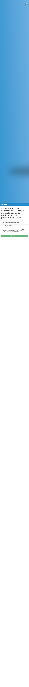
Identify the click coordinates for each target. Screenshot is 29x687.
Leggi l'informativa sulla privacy (10, 222)
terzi (23, 229)
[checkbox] (1, 229)
